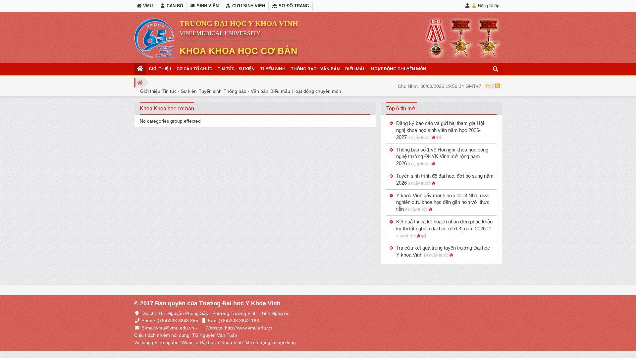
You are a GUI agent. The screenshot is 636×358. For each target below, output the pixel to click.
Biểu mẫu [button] (355, 68)
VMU (147, 5)
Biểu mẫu (280, 91)
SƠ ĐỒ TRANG (293, 5)
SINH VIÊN (207, 5)
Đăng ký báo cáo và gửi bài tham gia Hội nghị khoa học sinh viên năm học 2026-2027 (440, 130)
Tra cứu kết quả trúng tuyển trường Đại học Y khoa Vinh (443, 251)
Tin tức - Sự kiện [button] (236, 68)
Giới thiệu (150, 91)
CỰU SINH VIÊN (248, 5)
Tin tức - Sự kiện (179, 91)
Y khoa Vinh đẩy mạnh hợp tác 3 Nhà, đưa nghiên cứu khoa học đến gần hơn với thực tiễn (443, 202)
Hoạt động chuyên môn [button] (398, 68)
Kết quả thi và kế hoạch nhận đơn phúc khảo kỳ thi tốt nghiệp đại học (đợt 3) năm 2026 (444, 228)
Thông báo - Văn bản (246, 91)
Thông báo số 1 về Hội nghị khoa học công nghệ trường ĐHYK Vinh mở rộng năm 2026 (442, 156)
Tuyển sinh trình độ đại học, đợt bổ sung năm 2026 (445, 179)
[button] (140, 69)
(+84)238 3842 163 (239, 320)
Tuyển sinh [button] (273, 68)
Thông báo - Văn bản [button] (315, 68)
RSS (490, 86)
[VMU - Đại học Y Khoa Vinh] (154, 38)
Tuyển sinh (210, 91)
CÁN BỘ (174, 5)
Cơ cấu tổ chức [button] (194, 68)
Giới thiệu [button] (160, 68)
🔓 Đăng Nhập (485, 5)
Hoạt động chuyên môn (316, 91)
